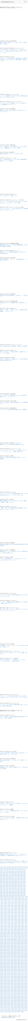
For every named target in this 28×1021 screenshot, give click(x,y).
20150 (25, 932)
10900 (22, 899)
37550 (12, 994)
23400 (1, 945)
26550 (25, 955)
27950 (12, 960)
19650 (19, 931)
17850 (5, 925)
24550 (25, 948)
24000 (15, 946)
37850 (5, 996)
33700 (22, 980)
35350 (25, 986)
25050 (5, 950)
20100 (22, 932)
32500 (22, 976)
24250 (5, 948)
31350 (25, 972)
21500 (8, 938)
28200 (1, 962)
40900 (22, 1006)
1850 (13, 871)
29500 (8, 966)
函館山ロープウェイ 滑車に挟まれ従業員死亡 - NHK (11, 444)
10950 (25, 899)
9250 (24, 894)
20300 (8, 933)
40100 (22, 1003)
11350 (25, 901)
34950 (25, 984)
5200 (24, 881)
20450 (19, 933)
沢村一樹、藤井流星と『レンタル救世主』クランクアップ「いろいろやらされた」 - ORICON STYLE (13, 660)
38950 (25, 999)
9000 (10, 894)
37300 (22, 993)
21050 (5, 936)
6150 (1, 885)
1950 (19, 871)
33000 (1, 979)
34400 (15, 983)
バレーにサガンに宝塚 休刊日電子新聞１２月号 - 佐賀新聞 (13, 409)
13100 (8, 908)
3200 (13, 875)
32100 (22, 975)
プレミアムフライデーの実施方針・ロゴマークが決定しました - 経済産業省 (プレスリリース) (13, 103)
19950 (12, 932)
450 (20, 867)
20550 (25, 933)
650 (1, 868)
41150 (12, 1007)
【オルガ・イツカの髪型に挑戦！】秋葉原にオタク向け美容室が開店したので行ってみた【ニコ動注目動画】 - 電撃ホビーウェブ (13, 59)
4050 (10, 878)
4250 (21, 878)
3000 (1, 875)
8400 (1, 892)
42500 (22, 1011)
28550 (25, 962)
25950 (12, 953)
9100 (16, 894)
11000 (1, 901)
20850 (19, 935)
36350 (12, 990)
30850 (19, 970)
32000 (15, 975)
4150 (16, 878)
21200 (15, 936)
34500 (22, 983)
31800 (1, 975)
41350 (25, 1007)
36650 (5, 992)
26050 (19, 953)
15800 (1, 918)
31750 (25, 973)
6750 (10, 887)
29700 (22, 966)
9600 (19, 895)
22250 (5, 940)
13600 (15, 909)
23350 (25, 943)
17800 (1, 925)
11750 (25, 902)
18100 (22, 925)
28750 (12, 963)
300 (13, 867)
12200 (1, 905)
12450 (19, 905)
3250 (16, 875)
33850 (5, 982)
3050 (4, 875)
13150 (12, 908)
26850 (19, 956)
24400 (15, 948)
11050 (5, 901)
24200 (1, 948)
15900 (8, 918)
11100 (8, 901)
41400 (1, 1009)
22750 (12, 942)
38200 (1, 997)
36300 (8, 990)
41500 (8, 1009)
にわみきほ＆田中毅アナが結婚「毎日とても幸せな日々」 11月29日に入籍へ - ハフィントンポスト (14, 753)
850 (10, 868)
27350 (25, 957)
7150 (7, 888)
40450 (19, 1004)
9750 (1, 896)
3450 (1, 877)
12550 (25, 905)
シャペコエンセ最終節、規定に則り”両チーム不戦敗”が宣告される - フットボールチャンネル (14, 96)
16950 (25, 921)
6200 (4, 885)
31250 (19, 972)
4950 (10, 881)
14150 (25, 911)
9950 (13, 896)
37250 (19, 993)
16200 (1, 919)
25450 (5, 952)
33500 (8, 980)
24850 (19, 949)
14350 (12, 912)
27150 (12, 957)
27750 (25, 959)
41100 (8, 1007)
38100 (22, 996)
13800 (1, 911)
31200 (15, 972)
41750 (25, 1009)
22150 (25, 939)
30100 (22, 967)
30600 (1, 970)
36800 (15, 992)
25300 (22, 950)
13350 (25, 908)
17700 (22, 923)
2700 (10, 874)
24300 (8, 948)
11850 (5, 904)
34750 (12, 984)
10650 (5, 899)
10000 (16, 896)
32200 (1, 976)
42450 (19, 1011)
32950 (25, 977)
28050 (19, 960)
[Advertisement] (14, 25)
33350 (25, 979)
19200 (15, 929)
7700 (13, 889)
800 (8, 868)
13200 (15, 908)
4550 (13, 879)
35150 (12, 986)
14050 (19, 911)
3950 (4, 878)
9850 (7, 896)
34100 (22, 982)
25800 (1, 953)
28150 (25, 960)
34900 (22, 984)
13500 (8, 909)
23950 (12, 946)
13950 (12, 911)
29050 (5, 965)
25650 (19, 952)
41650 (19, 1009)
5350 (7, 882)
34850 (19, 984)
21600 (15, 938)
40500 (22, 1004)
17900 (8, 925)
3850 (24, 877)
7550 (4, 889)
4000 (7, 878)
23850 (5, 946)
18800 (15, 928)
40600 (1, 1006)
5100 (19, 881)
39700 (22, 1001)
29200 (15, 965)
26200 (1, 955)
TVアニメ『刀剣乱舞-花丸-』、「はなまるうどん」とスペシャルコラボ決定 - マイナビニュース (13, 559)
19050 (5, 929)
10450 (19, 898)
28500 (22, 962)
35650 (19, 987)
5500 (16, 882)
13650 (19, 909)
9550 (16, 895)
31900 (8, 975)
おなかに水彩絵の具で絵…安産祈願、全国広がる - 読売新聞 (13, 346)
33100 (8, 979)
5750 (4, 884)
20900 (22, 935)
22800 (15, 942)
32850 (19, 977)
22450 (19, 940)
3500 (4, 877)
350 (15, 867)
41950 (12, 1010)
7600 (7, 889)
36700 (8, 992)
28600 (1, 963)
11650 (19, 902)
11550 (12, 902)
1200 (1, 869)
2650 (7, 874)
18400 (15, 926)
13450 (5, 909)
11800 (1, 904)
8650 (16, 892)
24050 (19, 946)
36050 (19, 989)
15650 (19, 916)
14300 (8, 912)
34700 (8, 984)
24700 (8, 949)
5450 (13, 882)
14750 (12, 913)
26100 (22, 953)
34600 (1, 984)
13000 (1, 908)
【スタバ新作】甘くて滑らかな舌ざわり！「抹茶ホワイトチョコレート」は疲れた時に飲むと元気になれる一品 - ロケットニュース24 (13, 51)
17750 (25, 923)
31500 (8, 973)
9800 (4, 896)
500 (22, 867)
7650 (10, 889)
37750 (25, 994)
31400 (1, 973)
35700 (22, 987)
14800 (15, 913)
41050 (5, 1007)
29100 (8, 965)
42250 (5, 1011)
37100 (8, 993)
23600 (15, 945)
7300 (16, 888)
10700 (8, 899)
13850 (5, 911)
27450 (5, 959)
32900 (22, 977)
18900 (22, 928)
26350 (12, 955)
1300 (7, 869)
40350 (12, 1004)
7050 (1, 888)
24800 (15, 949)
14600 (1, 913)
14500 (22, 912)
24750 (12, 949)
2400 (19, 872)
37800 (1, 996)
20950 (25, 935)
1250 (4, 869)
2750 (13, 874)
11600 (15, 902)
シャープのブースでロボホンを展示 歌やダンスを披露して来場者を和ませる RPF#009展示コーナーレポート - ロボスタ (13, 861)
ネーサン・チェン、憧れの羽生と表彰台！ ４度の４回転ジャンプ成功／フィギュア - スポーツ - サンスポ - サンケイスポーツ (14, 697)
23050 (5, 943)
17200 (15, 922)
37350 (25, 993)
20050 (19, 932)
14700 (8, 913)
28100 (22, 960)
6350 (13, 885)
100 (4, 867)
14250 (5, 912)
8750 (21, 892)
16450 (19, 919)
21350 (25, 936)
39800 (1, 1003)
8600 (13, 892)
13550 (12, 909)
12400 (15, 905)
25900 (8, 953)
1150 (26, 868)
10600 (1, 899)
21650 (19, 938)
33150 (12, 979)
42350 (12, 1011)
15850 (5, 918)
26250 (5, 955)
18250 (5, 926)
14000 (15, 911)
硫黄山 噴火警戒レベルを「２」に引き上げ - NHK (11, 153)
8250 (19, 891)
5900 (13, 884)
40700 (8, 1006)
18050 (19, 925)
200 (8, 867)
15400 (1, 916)
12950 (25, 906)
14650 (5, 913)
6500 (21, 885)
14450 (19, 912)
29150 (12, 965)
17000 (1, 922)
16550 (25, 919)
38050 (19, 996)
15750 (25, 916)
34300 (8, 983)
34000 (15, 982)
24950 (25, 949)
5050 (16, 881)
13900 (8, 911)
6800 (13, 887)
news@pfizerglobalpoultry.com (8, 1017)
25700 (22, 952)
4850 (4, 881)
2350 (16, 872)
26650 (5, 956)
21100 (8, 936)
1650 (1, 871)
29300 (22, 965)
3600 (10, 877)
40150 (25, 1003)
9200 (21, 894)
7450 (24, 888)
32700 (8, 977)
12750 (12, 906)
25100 (8, 950)
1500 (19, 869)
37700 (22, 994)
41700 (22, 1009)
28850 (19, 963)
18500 (22, 926)
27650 (19, 959)
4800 (1, 881)
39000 (1, 1000)
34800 (15, 984)
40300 (8, 1004)
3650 (13, 877)
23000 (1, 943)
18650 (5, 928)
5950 (16, 884)
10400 (15, 898)
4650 (19, 879)
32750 (12, 977)
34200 (1, 983)
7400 (21, 888)
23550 (12, 945)
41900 (8, 1010)
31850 (5, 975)
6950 (21, 887)
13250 (19, 908)
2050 (24, 871)
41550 (12, 1009)
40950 (25, 1006)
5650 (24, 882)
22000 (15, 939)
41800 (1, 1010)
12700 (8, 906)
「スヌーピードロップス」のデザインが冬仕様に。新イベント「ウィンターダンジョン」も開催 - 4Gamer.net (13, 450)
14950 (25, 913)
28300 (8, 962)
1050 (20, 868)
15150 (12, 915)
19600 (15, 931)
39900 (8, 1003)
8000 (4, 891)
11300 (22, 901)
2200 (7, 872)
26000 (15, 953)
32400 (15, 976)
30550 (25, 969)
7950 (1, 891)
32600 (1, 977)
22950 (25, 942)
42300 (8, 1011)
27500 (8, 959)
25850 (5, 953)
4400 (4, 879)
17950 (12, 925)
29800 (1, 967)
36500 (22, 990)
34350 (12, 983)
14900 (22, 913)
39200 (15, 1000)
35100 (8, 986)
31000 (1, 972)
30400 (15, 969)
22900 (22, 942)
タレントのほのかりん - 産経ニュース (8, 195)
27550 (12, 959)
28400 (15, 962)
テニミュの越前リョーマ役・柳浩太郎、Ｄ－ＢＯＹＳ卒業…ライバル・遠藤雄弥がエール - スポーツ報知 (13, 147)
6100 (24, 884)
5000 (13, 881)
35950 (12, 989)
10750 (12, 899)
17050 (5, 922)
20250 (5, 933)
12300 (8, 905)
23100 (8, 943)
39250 (19, 1000)
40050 (19, 1003)
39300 (22, 1000)
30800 (15, 970)
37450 (5, 994)
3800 (21, 877)
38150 (25, 996)
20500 (22, 933)
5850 (10, 884)
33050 (5, 979)
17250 (19, 922)
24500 (22, 948)
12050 (19, 904)
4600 (16, 879)
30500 (22, 969)
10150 (26, 896)
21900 (8, 939)
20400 (15, 933)
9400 (7, 895)
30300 (8, 969)
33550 (12, 980)
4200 (19, 878)
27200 (15, 957)
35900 (8, 989)
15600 (15, 916)
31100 (8, 972)
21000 (1, 936)
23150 (12, 943)
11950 (12, 904)
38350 (12, 997)
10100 (23, 896)
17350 (25, 922)
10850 (19, 899)
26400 (15, 955)
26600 (1, 956)
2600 (4, 874)
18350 (12, 926)
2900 (21, 874)
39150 (12, 1000)
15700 (22, 916)
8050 (7, 891)
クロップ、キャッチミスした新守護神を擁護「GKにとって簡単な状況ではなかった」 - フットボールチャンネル (14, 494)
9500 (13, 895)
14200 (1, 912)
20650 (5, 935)
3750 (19, 877)
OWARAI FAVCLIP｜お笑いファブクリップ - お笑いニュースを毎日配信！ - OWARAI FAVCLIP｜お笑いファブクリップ (13, 854)
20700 (8, 935)
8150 (13, 891)
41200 (15, 1007)
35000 (1, 986)
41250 (19, 1007)
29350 (25, 965)
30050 (19, 967)
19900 (8, 932)
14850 (19, 913)
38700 (8, 999)
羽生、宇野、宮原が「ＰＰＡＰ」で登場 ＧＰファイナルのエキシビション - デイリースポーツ (13, 609)
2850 (19, 874)
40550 (25, 1004)
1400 (13, 869)
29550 (12, 966)
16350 (12, 919)
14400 (15, 912)
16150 (25, 918)
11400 (1, 902)
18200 (1, 926)
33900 (8, 982)
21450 (5, 938)
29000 (1, 965)
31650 (19, 973)
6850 (16, 887)
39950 (12, 1003)
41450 (5, 1009)
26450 (19, 955)
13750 (25, 909)
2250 (10, 872)
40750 (12, 1006)
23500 (8, 945)
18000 (15, 925)
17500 (8, 923)
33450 (5, 980)
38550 (25, 997)
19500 (8, 931)
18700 (8, 928)
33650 (19, 980)
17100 (8, 922)
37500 (8, 994)
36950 (25, 992)
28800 (15, 963)
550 (24, 867)
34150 (25, 982)
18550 (25, 926)
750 (6, 868)
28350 (12, 962)
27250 (19, 957)
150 (6, 867)
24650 (5, 949)
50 (1, 867)
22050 (19, 939)
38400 (15, 997)
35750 (25, 987)
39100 (8, 1000)
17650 (19, 923)
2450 (21, 872)
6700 (7, 887)
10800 (15, 899)
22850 (19, 942)
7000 (24, 887)
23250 (19, 943)
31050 (5, 972)
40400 (15, 1004)
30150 (25, 967)
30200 (1, 969)
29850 (5, 967)
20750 (12, 935)
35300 (22, 986)
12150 (25, 904)
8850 (1, 894)
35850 (5, 989)
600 (27, 867)
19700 (22, 931)
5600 (21, 882)
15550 (12, 916)
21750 (25, 938)
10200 (1, 898)
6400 (16, 885)
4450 (7, 879)
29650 (19, 966)
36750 (12, 992)
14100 (22, 911)
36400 (15, 990)
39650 (19, 1001)
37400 (1, 994)
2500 (24, 872)
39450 (5, 1001)
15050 (5, 915)
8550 (10, 892)
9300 (1, 895)
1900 (16, 871)
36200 (1, 990)
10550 (25, 898)
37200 (15, 993)
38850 (19, 999)
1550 (21, 869)
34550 (25, 983)
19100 (8, 929)
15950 (12, 918)
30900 (22, 970)
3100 (7, 875)
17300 (22, 922)
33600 (15, 980)
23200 (15, 943)
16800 (15, 921)
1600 (24, 869)
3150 (10, 875)
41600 (15, 1009)
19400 (1, 931)
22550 (25, 940)
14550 (25, 912)
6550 (24, 885)
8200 (16, 891)
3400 (24, 875)
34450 (19, 983)
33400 (1, 980)
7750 (16, 889)
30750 (12, 970)
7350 (19, 888)
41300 (22, 1007)
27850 (5, 960)
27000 (1, 957)
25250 (19, 950)
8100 (10, 891)
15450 (5, 916)
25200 (15, 950)
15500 (8, 916)
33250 (19, 979)
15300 (22, 915)
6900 (19, 887)
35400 (1, 987)
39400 (1, 1001)
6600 (1, 887)
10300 (8, 898)
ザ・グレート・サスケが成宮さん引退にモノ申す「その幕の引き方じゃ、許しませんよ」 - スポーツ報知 (13, 202)
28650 (5, 963)
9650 (21, 895)
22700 (8, 942)
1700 (4, 871)
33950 (12, 982)
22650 (5, 942)
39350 (25, 1000)
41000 (1, 1007)
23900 (8, 946)
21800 (1, 939)
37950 (12, 996)
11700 (22, 902)
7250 (13, 888)
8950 (7, 894)
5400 (10, 882)
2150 (4, 872)
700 (3, 868)
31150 (12, 972)
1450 (16, 869)
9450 (10, 895)
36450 (19, 990)
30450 (19, 969)
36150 (25, 989)
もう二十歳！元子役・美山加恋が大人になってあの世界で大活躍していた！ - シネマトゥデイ (13, 395)
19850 (5, 932)
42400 (15, 1011)
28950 (25, 963)
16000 (15, 918)
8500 (7, 892)
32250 (5, 976)
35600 (15, 987)
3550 (7, 877)
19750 (25, 931)
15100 (8, 915)
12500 (22, 905)
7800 (19, 889)
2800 (16, 874)
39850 (5, 1003)
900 (12, 868)
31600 (15, 973)
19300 (22, 929)
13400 (1, 909)
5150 (21, 881)
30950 (25, 970)
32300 (8, 976)
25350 (25, 950)
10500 (22, 898)
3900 (1, 878)
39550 (12, 1001)
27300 (22, 957)
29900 (8, 967)
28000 (15, 960)
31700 (22, 973)
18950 (25, 928)
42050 (19, 1010)
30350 (12, 969)
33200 (15, 979)
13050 (5, 908)
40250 (5, 1004)
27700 (22, 959)
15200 (15, 915)
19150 (12, 929)
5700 (1, 884)
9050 (13, 894)
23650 (19, 945)
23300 (22, 943)
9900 (10, 896)
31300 (22, 972)
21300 (22, 936)
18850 (19, 928)
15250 (19, 915)
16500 (22, 919)
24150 (25, 946)
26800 (15, 956)
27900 (8, 960)
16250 (5, 919)
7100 (4, 888)
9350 (4, 895)
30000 (15, 967)
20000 (15, 932)
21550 (12, 938)
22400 (15, 940)
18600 (1, 928)
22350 (12, 940)
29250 (19, 965)
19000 (1, 929)
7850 (21, 889)
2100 (1, 872)
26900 (22, 956)
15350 (25, 915)
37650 (19, 994)
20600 (1, 935)
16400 (15, 919)
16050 (19, 918)
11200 (15, 901)
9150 (19, 894)
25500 (8, 952)
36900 (22, 992)
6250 (7, 885)
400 (17, 867)
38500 (22, 997)
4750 (24, 879)
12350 (12, 905)
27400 (1, 959)
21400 (1, 938)
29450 (5, 966)
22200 (1, 940)
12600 (1, 906)
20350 (12, 933)
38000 (15, 996)
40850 (19, 1006)
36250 (5, 990)
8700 (19, 892)
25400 (1, 952)
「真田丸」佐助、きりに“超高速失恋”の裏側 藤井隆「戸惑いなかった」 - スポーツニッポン (13, 508)
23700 (22, 945)
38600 (1, 999)
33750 (25, 980)
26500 (22, 955)
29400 (1, 966)
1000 (17, 868)
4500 (10, 879)
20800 (15, 935)
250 (10, 867)
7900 (24, 889)
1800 (10, 871)
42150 (25, 1010)
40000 (15, 1003)
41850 (5, 1010)
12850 (19, 906)
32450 (19, 976)
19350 (25, 929)
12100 (22, 904)
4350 (1, 879)
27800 (1, 960)
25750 (25, 952)
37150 (12, 993)
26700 (8, 956)
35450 (5, 987)
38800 (15, 999)
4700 (21, 879)
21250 (19, 936)
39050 (5, 1000)
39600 (15, 1001)
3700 (16, 877)
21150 (12, 936)
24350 (12, 948)
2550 (1, 874)
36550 (25, 990)
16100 (22, 918)
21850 (5, 939)
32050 (19, 975)
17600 (15, 923)
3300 (19, 875)
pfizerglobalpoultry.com (7, 2)
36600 (1, 992)
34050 (19, 982)
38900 (22, 999)
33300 (22, 979)
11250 (19, 901)
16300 (8, 919)
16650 (5, 921)
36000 (15, 989)
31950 (12, 975)
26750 (12, 956)
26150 (25, 953)
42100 (22, 1010)
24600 (1, 949)
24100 (22, 946)
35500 (8, 987)
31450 (5, 973)
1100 (23, 868)
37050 (5, 993)
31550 (12, 973)
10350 (12, 898)
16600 (1, 921)
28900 (22, 963)
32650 (5, 977)
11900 (8, 904)
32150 (25, 975)
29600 (15, 966)
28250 (5, 962)
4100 (13, 878)
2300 (13, 872)
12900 (22, 906)
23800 (1, 946)
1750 (7, 871)
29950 (12, 967)
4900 (7, 881)
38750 (12, 999)
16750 (12, 921)
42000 (15, 1010)
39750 (25, 1001)
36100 (22, 989)
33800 (1, 982)
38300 (8, 997)
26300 (8, 955)
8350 (24, 891)
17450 (5, 923)
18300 (8, 926)
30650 (5, 970)
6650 (4, 887)
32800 (15, 977)
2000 (21, 871)
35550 (12, 987)
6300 (10, 885)
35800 (1, 989)
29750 (25, 966)
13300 (22, 908)
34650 (5, 984)
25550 (12, 952)
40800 (15, 1006)
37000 (1, 993)
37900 (8, 996)
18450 (19, 926)
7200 (10, 888)
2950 (24, 874)
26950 (25, 956)
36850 (19, 992)
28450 (19, 962)
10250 (5, 898)
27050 (5, 957)
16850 (19, 921)
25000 (1, 950)
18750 (12, 928)
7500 (1, 889)
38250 (5, 997)
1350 (10, 869)
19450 (5, 931)
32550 (25, 976)
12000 (15, 904)
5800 (7, 884)
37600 (15, 994)
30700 (8, 970)
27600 (15, 959)
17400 (1, 923)
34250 (5, 983)
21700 (22, 938)
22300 (8, 940)
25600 (15, 952)
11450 (5, 902)
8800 (24, 892)
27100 (8, 957)
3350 (21, 875)
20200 (1, 933)
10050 (19, 896)
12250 (5, 905)
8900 (4, 894)
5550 (19, 882)
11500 (8, 902)
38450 (19, 997)
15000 (1, 915)
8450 (4, 892)
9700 (24, 895)
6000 (19, 884)
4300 (24, 878)
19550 (12, 931)
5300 (4, 882)
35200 (15, 986)
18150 (25, 925)
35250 (19, 986)
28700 (8, 963)
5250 (1, 882)
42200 (1, 1011)
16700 (8, 921)
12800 (15, 906)
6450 (19, 885)
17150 (12, 922)
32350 (12, 976)
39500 (8, 1001)
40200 (1, 1004)
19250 (19, 929)
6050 (21, 884)
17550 (12, 923)
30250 (5, 969)
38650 (5, 999)
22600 (1, 942)
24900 (22, 949)
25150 (12, 950)
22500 (22, 940)
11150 (12, 901)
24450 (19, 948)
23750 (25, 945)
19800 (1, 932)
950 (15, 868)
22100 (22, 939)
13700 (22, 909)
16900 (22, 921)
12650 (5, 906)
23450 (5, 945)
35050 (5, 986)
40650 (5, 1006)
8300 (21, 891)
